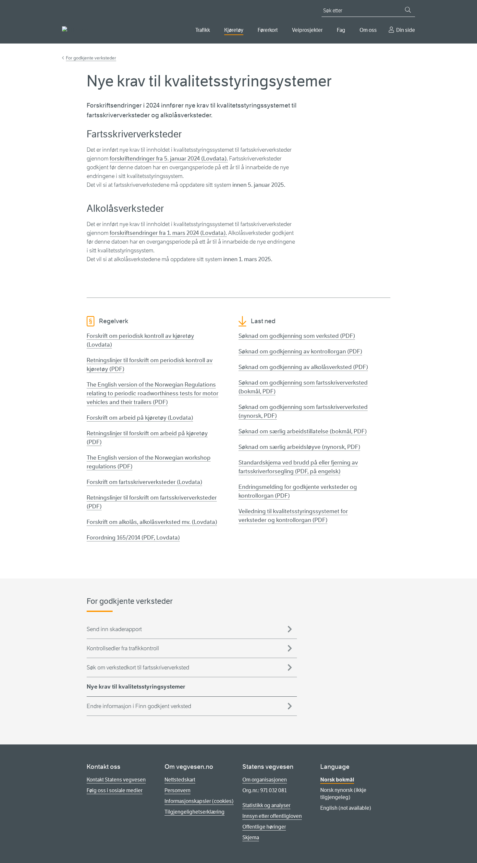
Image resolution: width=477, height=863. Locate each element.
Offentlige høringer (264, 827)
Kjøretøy (233, 30)
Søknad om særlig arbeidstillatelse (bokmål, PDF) (302, 431)
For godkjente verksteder (91, 58)
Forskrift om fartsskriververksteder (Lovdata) (144, 482)
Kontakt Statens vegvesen (116, 780)
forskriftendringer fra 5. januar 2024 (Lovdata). (169, 158)
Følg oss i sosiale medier (114, 790)
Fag (341, 30)
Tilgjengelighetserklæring (195, 812)
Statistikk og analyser (266, 805)
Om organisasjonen (264, 780)
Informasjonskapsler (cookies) (199, 801)
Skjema (250, 837)
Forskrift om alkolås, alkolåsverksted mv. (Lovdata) (152, 522)
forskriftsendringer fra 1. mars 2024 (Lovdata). (168, 232)
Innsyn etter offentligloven (272, 816)
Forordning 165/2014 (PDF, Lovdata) (133, 537)
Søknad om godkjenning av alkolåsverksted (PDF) (303, 367)
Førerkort (268, 30)
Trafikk (202, 30)
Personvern (177, 790)
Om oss (368, 30)
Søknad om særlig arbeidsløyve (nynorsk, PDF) (299, 447)
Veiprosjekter (307, 30)
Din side (405, 30)
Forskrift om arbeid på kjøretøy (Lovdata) (140, 417)
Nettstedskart (180, 780)
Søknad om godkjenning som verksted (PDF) (296, 335)
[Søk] (408, 10)
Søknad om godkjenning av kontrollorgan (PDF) (300, 351)
